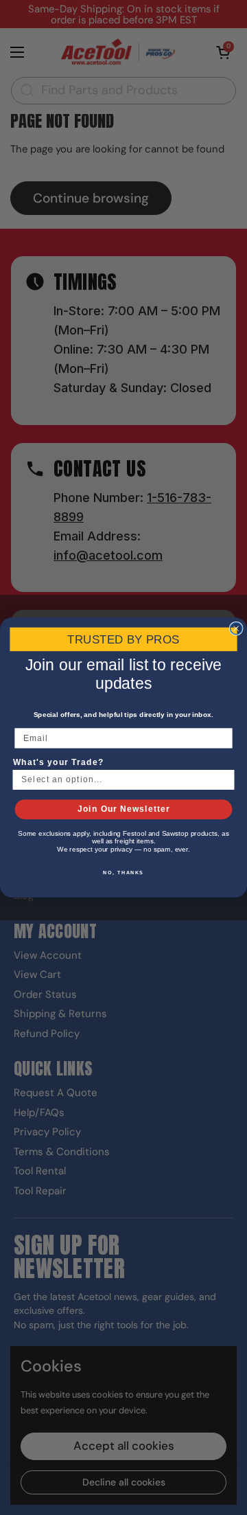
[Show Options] (224, 780)
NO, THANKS (123, 872)
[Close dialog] (236, 628)
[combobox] (120, 780)
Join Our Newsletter (124, 809)
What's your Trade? (58, 762)
